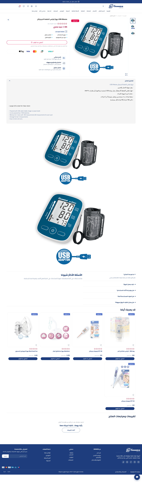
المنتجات (119, 16)
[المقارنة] (27, 6)
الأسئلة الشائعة (75, 11)
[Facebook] (130, 462)
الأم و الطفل (112, 16)
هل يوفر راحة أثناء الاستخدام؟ (125, 290)
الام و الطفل (102, 11)
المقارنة (83, 11)
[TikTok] (123, 462)
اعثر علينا (49, 11)
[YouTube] (134, 462)
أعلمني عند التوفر (38, 42)
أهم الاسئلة (47, 458)
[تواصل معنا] (137, 477)
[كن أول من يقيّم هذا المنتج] (130, 349)
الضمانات (70, 460)
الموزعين (62, 11)
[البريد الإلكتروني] (138, 462)
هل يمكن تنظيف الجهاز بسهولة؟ (124, 302)
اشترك (5, 456)
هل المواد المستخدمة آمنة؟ (126, 296)
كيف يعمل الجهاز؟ (128, 284)
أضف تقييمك (71, 430)
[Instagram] (127, 462)
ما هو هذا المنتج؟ (129, 274)
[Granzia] (116, 6)
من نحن (99, 453)
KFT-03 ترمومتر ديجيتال (127, 401)
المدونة (68, 11)
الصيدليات (55, 11)
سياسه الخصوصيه (135, 472)
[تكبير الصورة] (126, 74)
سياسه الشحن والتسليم (97, 456)
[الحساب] (36, 6)
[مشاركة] (8, 19)
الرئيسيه (124, 16)
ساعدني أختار (42, 11)
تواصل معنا (34, 11)
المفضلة (89, 11)
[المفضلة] (24, 6)
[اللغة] (32, 6)
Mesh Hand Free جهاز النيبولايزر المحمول (26, 351)
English (9, 471)
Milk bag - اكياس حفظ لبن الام (126, 351)
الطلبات (71, 457)
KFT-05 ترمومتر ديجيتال (95, 351)
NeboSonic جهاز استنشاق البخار (61, 351)
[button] (62, 24)
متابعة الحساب (71, 454)
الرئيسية (108, 11)
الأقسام (95, 11)
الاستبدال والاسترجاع (120, 472)
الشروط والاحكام (96, 460)
